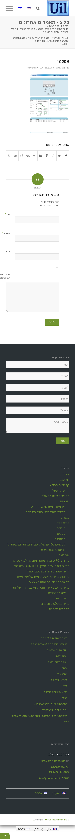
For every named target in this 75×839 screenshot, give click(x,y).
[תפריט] (10, 8)
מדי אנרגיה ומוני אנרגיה (55, 691)
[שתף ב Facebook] (66, 156)
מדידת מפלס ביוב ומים (55, 603)
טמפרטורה (62, 673)
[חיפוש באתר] (37, 8)
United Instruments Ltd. (50, 819)
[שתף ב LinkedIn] (41, 156)
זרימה (64, 667)
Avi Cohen (32, 67)
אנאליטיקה (61, 656)
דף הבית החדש (59, 485)
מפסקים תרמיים (59, 609)
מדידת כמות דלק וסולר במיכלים (45, 512)
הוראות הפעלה (59, 490)
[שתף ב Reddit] (22, 156)
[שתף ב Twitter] (60, 156)
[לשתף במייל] (15, 156)
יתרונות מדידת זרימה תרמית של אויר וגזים (43, 576)
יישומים (64, 501)
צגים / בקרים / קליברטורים (54, 709)
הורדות (61, 528)
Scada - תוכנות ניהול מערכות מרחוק (49, 644)
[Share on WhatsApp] (53, 156)
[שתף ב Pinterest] (47, 156)
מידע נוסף (63, 523)
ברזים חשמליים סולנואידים (54, 638)
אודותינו (64, 474)
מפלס (64, 697)
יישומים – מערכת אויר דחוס (48, 506)
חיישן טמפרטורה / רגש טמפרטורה (47, 571)
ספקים (61, 533)
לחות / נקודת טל (59, 679)
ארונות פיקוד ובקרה (57, 661)
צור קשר (64, 555)
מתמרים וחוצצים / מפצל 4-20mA (50, 703)
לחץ (65, 685)
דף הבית (64, 479)
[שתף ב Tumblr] (34, 156)
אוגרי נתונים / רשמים (57, 650)
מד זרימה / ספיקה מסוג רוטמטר (49, 582)
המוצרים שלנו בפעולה (55, 496)
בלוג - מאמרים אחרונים (44, 22)
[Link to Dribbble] (9, 156)
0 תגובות (49, 67)
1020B (63, 61)
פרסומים (59, 539)
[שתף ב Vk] (28, 156)
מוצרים (65, 517)
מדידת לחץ (62, 598)
